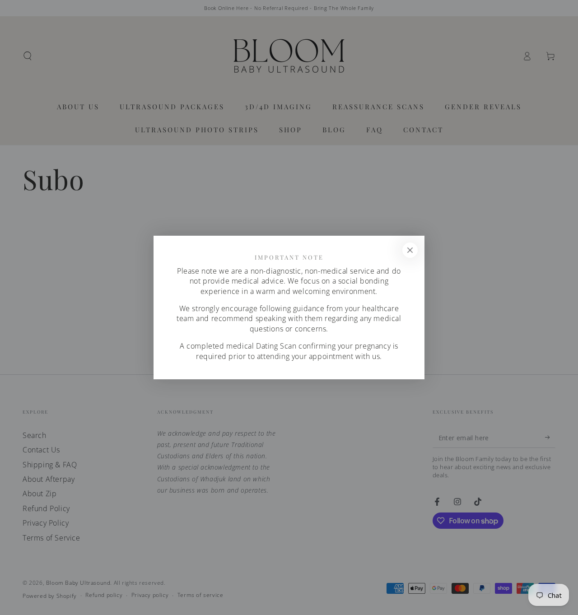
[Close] (410, 250)
